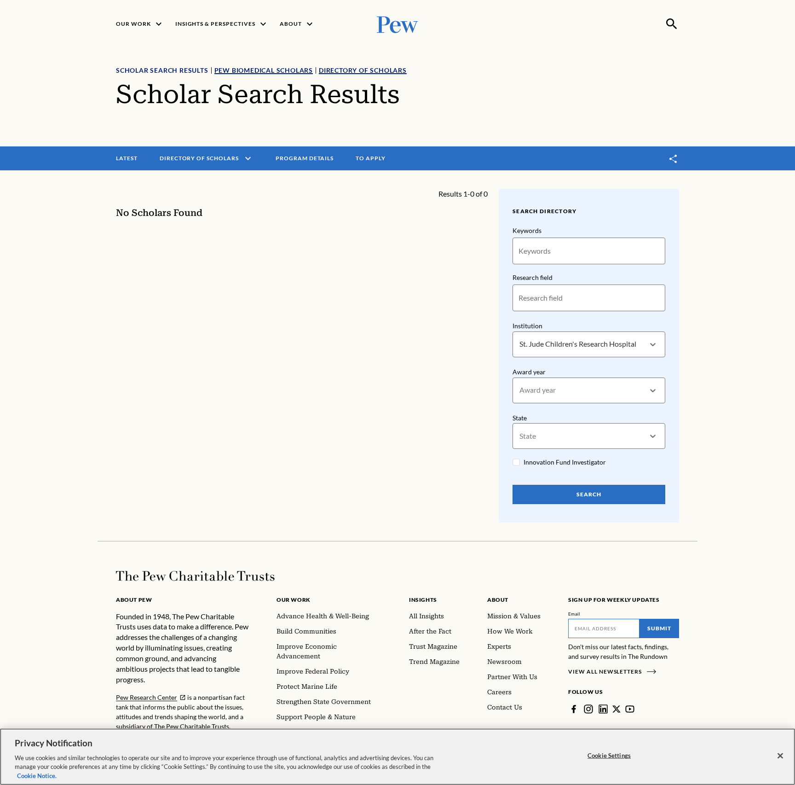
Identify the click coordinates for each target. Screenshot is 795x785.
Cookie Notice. (37, 775)
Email (574, 613)
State (520, 418)
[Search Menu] (671, 24)
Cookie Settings (609, 755)
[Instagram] (588, 709)
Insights (423, 599)
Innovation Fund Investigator (565, 462)
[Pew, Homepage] (397, 23)
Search (588, 494)
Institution (527, 326)
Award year (529, 372)
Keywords (527, 230)
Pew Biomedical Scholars (263, 70)
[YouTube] (629, 709)
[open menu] (247, 158)
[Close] (780, 756)
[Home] (195, 576)
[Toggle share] (673, 158)
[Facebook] (573, 709)
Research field (533, 277)
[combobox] (520, 344)
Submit (659, 628)
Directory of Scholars (363, 70)
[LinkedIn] (603, 709)
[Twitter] (616, 709)
